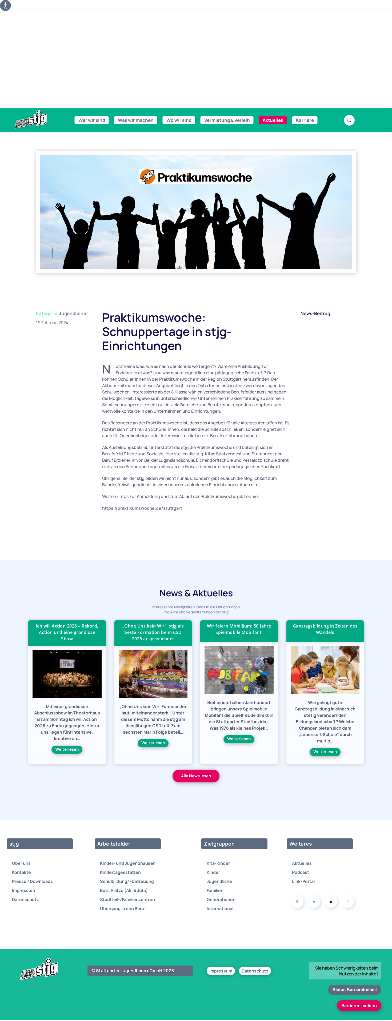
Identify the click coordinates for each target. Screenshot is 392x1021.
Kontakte (21, 872)
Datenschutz (25, 899)
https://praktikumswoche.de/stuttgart (142, 508)
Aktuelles (302, 863)
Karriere (305, 120)
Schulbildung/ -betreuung (127, 881)
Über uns (21, 863)
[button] (349, 120)
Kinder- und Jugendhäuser (127, 863)
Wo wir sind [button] (178, 120)
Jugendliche (72, 313)
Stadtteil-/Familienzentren (127, 899)
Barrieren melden (359, 1005)
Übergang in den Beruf (123, 908)
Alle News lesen (196, 776)
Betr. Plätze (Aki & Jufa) (124, 890)
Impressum (23, 890)
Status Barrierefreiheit (355, 989)
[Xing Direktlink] (347, 901)
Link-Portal (303, 881)
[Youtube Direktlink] (313, 901)
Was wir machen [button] (136, 120)
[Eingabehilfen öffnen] (5, 5)
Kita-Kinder (218, 863)
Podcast (300, 872)
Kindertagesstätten (120, 872)
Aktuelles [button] (273, 120)
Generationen (221, 899)
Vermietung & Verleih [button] (227, 120)
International (220, 908)
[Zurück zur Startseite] (43, 119)
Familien (215, 890)
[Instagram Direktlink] (297, 901)
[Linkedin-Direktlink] (330, 901)
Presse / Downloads (32, 881)
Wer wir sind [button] (91, 120)
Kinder (213, 872)
